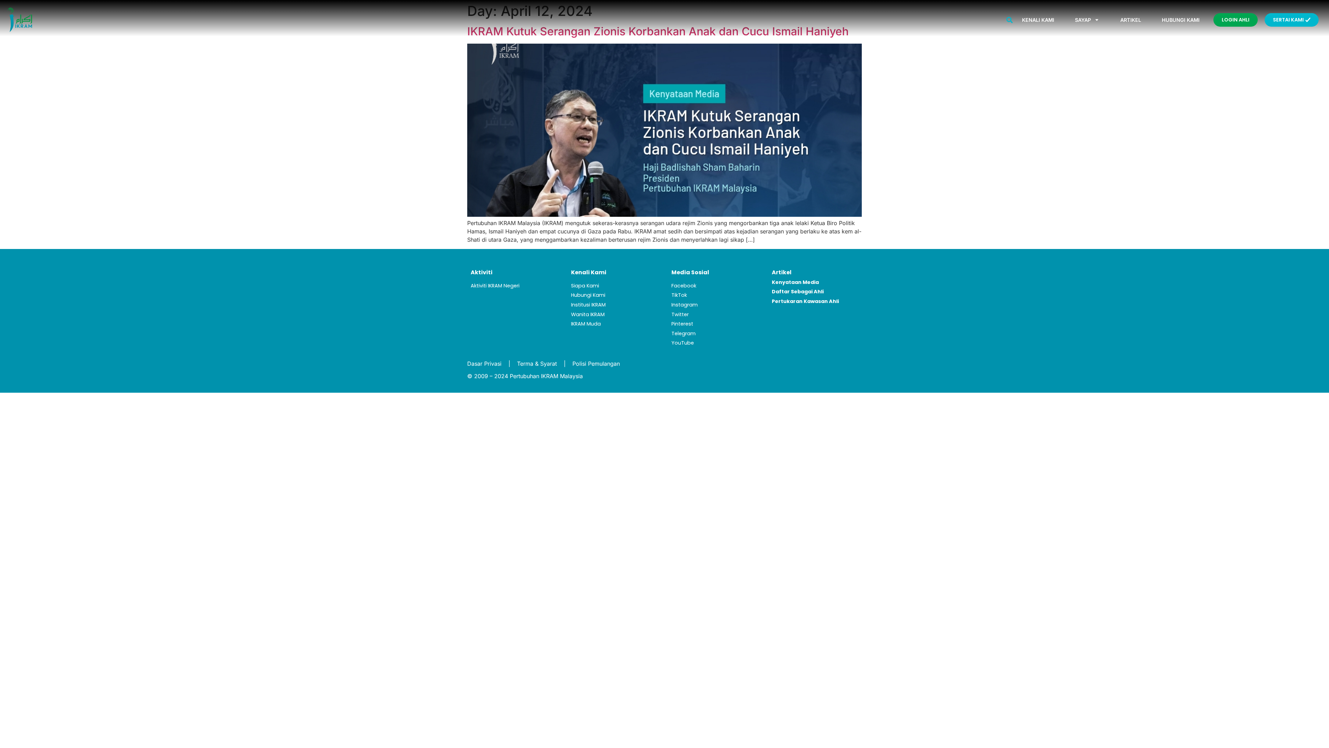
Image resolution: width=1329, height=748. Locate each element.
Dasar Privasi (484, 363)
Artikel (782, 272)
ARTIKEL (1130, 20)
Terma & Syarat (537, 363)
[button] (1009, 20)
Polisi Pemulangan (596, 363)
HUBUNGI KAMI (1181, 20)
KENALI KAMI (1038, 20)
